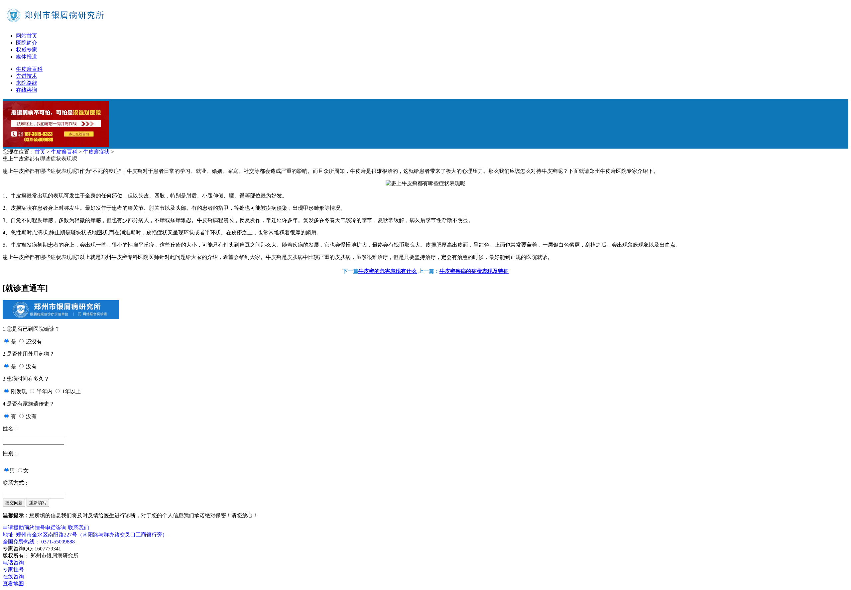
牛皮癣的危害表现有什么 (387, 271)
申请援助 (13, 528)
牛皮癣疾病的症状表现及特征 (474, 271)
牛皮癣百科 (29, 69)
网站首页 (26, 36)
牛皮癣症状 (96, 152)
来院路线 (26, 83)
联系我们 (78, 528)
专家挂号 (13, 569)
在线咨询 (26, 90)
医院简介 (26, 43)
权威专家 (26, 50)
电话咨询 (55, 528)
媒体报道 (26, 56)
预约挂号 (34, 528)
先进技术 (26, 76)
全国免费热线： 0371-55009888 (39, 541)
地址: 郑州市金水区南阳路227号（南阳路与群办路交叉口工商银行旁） (85, 534)
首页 (40, 152)
